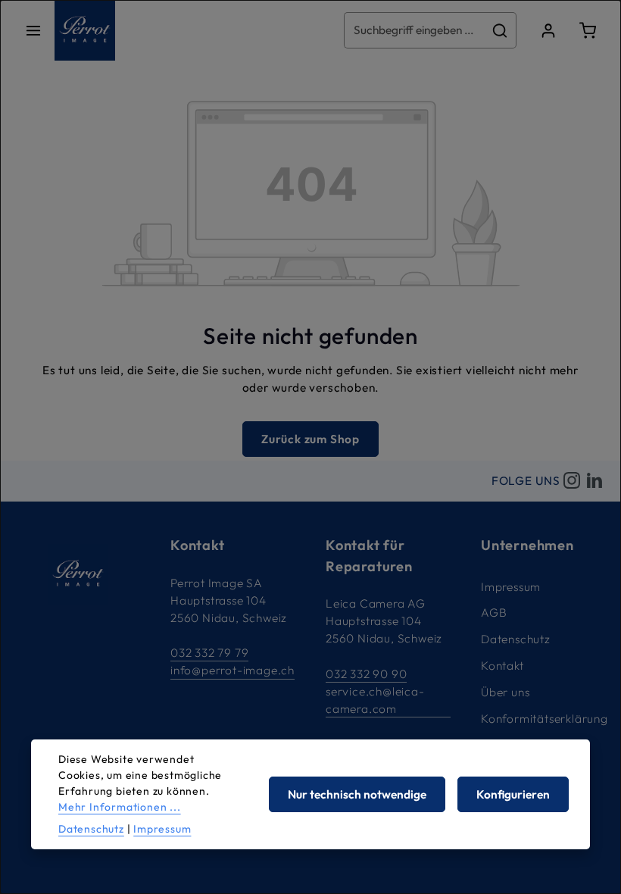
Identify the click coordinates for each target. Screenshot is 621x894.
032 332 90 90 (366, 674)
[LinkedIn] (594, 481)
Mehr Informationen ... (119, 807)
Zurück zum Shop (310, 439)
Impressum (511, 587)
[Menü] (33, 30)
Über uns (505, 692)
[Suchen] (500, 30)
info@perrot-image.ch (232, 670)
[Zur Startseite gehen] (85, 30)
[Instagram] (571, 481)
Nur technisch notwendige (357, 794)
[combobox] (414, 30)
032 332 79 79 (209, 652)
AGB (494, 612)
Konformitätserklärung (544, 718)
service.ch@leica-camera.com (375, 700)
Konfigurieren (513, 794)
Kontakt (502, 665)
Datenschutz (516, 639)
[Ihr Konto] (548, 30)
